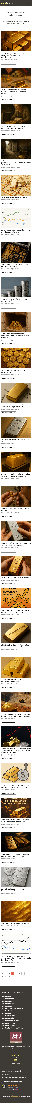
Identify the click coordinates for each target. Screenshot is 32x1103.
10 (9, 976)
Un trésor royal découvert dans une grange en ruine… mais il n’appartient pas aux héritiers (16, 163)
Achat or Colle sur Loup (10, 1021)
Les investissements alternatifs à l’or (14, 197)
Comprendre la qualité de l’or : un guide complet (15, 510)
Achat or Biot (6, 1013)
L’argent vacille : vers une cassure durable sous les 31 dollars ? (13, 890)
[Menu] (28, 3)
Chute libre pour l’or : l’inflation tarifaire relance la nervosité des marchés (15, 855)
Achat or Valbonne (8, 1016)
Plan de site (15, 1096)
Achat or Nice (6, 996)
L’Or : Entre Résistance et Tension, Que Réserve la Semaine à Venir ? (15, 646)
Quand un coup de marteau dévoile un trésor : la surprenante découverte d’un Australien (15, 336)
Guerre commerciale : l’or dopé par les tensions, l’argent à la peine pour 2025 (15, 786)
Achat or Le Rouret (8, 1026)
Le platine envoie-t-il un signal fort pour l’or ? (15, 440)
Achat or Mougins (8, 1018)
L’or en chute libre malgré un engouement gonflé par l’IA (11, 680)
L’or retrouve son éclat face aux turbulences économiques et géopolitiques (12, 55)
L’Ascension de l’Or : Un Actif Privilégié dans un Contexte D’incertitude (15, 611)
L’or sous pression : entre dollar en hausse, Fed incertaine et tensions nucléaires (13, 92)
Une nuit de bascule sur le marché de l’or (15, 923)
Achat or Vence (7, 1004)
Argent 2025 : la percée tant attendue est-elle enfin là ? (14, 300)
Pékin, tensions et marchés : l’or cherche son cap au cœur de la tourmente (15, 821)
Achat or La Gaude (8, 1023)
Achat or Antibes (8, 1001)
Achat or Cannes (8, 999)
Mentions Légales (6, 1096)
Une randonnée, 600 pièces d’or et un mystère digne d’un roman (14, 266)
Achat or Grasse (7, 1006)
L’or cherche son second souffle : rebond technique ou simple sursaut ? (15, 406)
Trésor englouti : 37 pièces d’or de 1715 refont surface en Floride (15, 371)
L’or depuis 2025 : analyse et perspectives (16, 578)
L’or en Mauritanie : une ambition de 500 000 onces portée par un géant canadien (15, 715)
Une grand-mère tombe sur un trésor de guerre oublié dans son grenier (15, 127)
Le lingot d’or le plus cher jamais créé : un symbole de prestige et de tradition (16, 475)
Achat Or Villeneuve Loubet (12, 1008)
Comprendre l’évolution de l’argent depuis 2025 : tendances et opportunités (16, 544)
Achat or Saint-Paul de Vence (12, 1028)
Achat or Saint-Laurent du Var (12, 1011)
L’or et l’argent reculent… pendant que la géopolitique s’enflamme (15, 231)
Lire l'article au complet (8, 63)
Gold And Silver (6, 59)
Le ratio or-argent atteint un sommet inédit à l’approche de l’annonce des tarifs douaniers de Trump (16, 958)
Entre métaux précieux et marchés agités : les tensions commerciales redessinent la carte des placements (16, 751)
